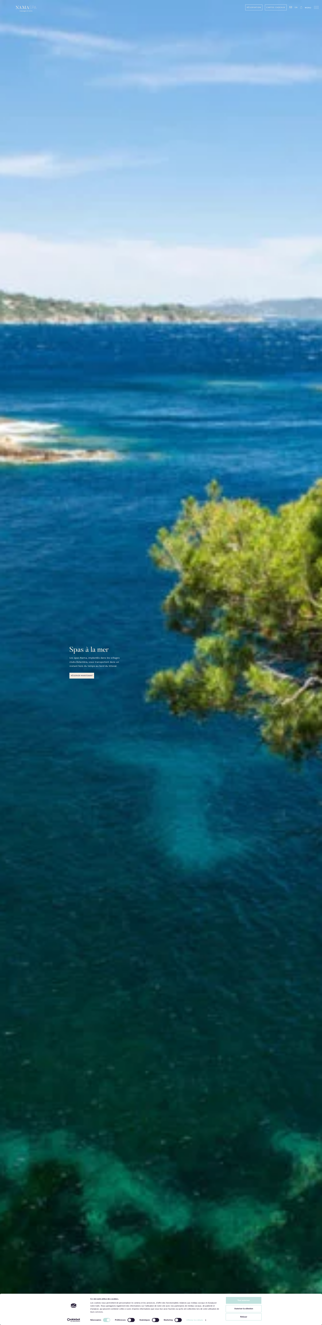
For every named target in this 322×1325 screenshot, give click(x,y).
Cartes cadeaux (275, 7)
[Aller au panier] (301, 8)
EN (296, 7)
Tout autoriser (243, 1300)
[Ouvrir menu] (316, 7)
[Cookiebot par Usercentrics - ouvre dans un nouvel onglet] (74, 1320)
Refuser (243, 1317)
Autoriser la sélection (243, 1309)
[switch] (131, 1320)
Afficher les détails (194, 1320)
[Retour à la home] (26, 13)
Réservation (254, 7)
